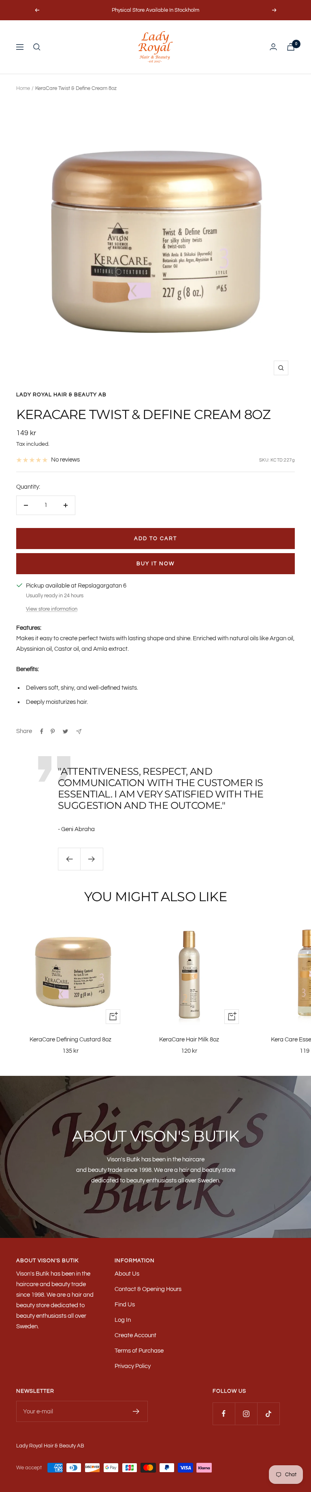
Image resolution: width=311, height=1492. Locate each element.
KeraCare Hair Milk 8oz (189, 1040)
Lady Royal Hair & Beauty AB (61, 395)
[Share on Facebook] (41, 731)
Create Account (135, 1335)
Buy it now (155, 563)
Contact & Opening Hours (148, 1289)
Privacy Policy (133, 1366)
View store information (51, 609)
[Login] (273, 46)
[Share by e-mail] (78, 731)
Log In (123, 1320)
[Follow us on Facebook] (224, 1413)
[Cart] (291, 47)
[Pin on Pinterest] (53, 731)
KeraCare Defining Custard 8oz (70, 1040)
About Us (127, 1274)
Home (23, 88)
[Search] (36, 47)
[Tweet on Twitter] (65, 731)
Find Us (125, 1305)
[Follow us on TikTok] (268, 1413)
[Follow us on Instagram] (246, 1413)
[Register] (136, 1411)
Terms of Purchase (139, 1351)
